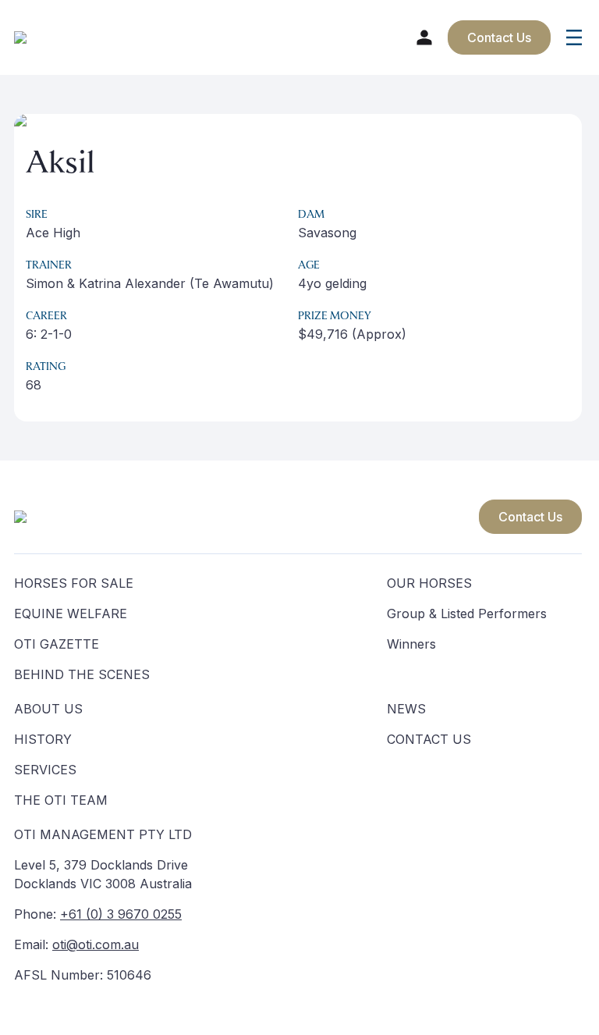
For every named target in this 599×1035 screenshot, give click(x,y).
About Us (48, 709)
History (43, 739)
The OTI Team (61, 800)
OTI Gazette (56, 644)
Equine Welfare (70, 613)
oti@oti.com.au (95, 944)
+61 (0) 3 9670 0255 (121, 914)
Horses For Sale (73, 583)
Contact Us (530, 517)
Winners (411, 644)
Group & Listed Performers (467, 613)
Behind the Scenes (82, 674)
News (406, 709)
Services (45, 769)
